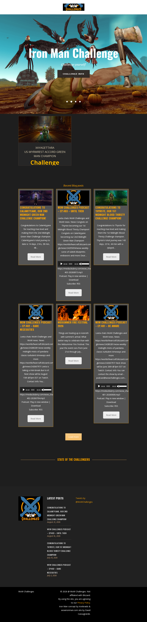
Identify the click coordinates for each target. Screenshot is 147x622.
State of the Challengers (73, 459)
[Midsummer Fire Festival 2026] (73, 312)
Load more (73, 436)
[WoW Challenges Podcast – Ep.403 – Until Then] (73, 198)
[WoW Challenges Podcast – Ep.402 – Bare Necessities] (36, 312)
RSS (78, 283)
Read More (36, 256)
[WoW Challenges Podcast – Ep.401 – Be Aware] (111, 312)
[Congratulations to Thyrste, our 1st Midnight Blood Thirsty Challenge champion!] (111, 198)
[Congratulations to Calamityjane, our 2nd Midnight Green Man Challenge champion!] (36, 198)
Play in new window (77, 276)
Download (73, 279)
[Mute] (80, 263)
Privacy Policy (83, 602)
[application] (73, 264)
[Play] (61, 263)
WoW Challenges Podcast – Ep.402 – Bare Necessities (59, 568)
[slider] (85, 263)
